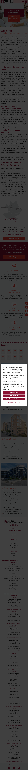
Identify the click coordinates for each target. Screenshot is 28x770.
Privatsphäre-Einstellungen (14, 399)
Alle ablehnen (14, 396)
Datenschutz (11, 402)
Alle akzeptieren (14, 393)
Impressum (17, 402)
